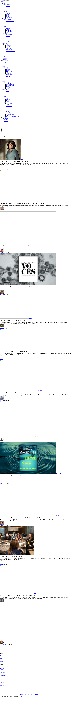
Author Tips (2, 668)
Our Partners (2, 659)
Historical (7, 101)
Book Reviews (4, 66)
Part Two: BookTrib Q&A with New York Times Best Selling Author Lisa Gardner (18, 161)
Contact (1, 661)
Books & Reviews (7, 67)
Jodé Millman (2, 252)
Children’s (8, 98)
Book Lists (8, 110)
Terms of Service (21, 694)
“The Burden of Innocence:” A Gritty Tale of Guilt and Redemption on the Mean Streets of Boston (22, 203)
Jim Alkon (2, 294)
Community (4, 117)
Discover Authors (5, 89)
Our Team (5, 120)
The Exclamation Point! (10, 84)
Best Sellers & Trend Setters (10, 85)
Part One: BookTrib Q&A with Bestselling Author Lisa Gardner (14, 351)
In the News (8, 87)
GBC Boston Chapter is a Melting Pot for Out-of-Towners (13, 556)
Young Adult (8, 77)
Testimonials (2, 671)
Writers (5, 102)
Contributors (6, 121)
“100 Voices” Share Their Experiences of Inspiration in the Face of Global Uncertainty (19, 286)
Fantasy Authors (9, 94)
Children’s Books (9, 80)
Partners (5, 122)
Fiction (7, 68)
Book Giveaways (3, 681)
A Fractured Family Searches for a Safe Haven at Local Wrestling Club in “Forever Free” (20, 517)
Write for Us (2, 662)
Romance (7, 70)
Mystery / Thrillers (9, 71)
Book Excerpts (8, 111)
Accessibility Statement (34, 694)
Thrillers (22, 159)
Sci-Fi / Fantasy (8, 73)
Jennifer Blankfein (3, 644)
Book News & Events (7, 82)
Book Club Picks (9, 113)
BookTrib (1, 169)
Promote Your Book (3, 666)
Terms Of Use (27, 694)
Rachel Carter (2, 441)
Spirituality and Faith (9, 74)
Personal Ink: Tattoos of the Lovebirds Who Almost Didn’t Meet (14, 434)
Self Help (7, 79)
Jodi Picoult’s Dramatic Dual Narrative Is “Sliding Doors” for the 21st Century (17, 595)
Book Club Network (3, 669)
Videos (7, 115)
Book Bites (8, 109)
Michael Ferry (2, 525)
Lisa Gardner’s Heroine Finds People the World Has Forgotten (14, 476)
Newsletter (4, 124)
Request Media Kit (3, 675)
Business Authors (9, 97)
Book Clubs (2, 682)
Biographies (8, 76)
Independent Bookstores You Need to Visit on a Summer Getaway (14, 392)
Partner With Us (2, 672)
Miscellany (8, 86)
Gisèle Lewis (2, 328)
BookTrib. (1, 1)
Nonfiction (8, 69)
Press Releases (8, 88)
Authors (5, 90)
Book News (4, 81)
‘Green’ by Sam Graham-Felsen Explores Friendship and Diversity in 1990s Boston (18, 637)
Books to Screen (9, 112)
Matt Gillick (2, 400)
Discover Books (4, 107)
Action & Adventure (9, 72)
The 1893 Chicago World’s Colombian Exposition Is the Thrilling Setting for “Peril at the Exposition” (22, 245)
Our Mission (6, 119)
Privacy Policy (16, 694)
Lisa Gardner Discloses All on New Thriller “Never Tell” (12, 320)
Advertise (1, 674)
